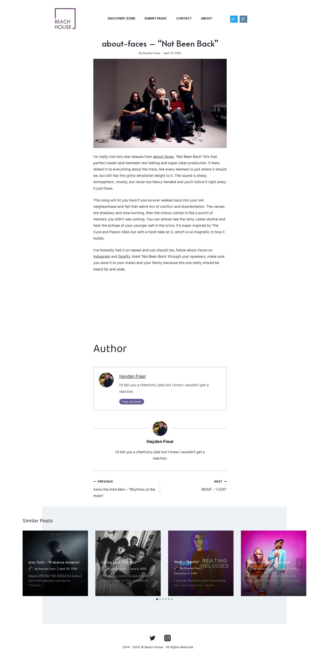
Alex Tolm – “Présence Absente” (54, 562)
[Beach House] (65, 18)
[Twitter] (152, 637)
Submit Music (155, 18)
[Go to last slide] (29, 563)
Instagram (101, 256)
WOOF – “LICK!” (214, 486)
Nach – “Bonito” (186, 562)
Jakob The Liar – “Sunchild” (269, 562)
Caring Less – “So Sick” (119, 562)
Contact (184, 18)
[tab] (157, 599)
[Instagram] (167, 637)
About (206, 18)
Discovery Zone (121, 18)
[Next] (299, 563)
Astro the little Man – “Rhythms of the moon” (124, 489)
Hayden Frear (151, 53)
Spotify (124, 256)
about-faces (163, 157)
